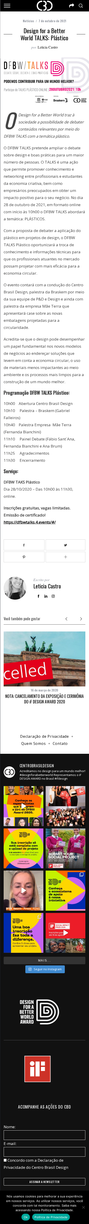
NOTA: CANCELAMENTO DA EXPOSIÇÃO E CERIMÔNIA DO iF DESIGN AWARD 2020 (44, 698)
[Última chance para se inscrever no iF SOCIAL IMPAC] (65, 848)
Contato (60, 743)
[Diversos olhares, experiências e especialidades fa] (23, 806)
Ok (26, 1217)
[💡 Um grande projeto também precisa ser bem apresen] (23, 933)
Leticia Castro (48, 47)
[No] (83, 1207)
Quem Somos (33, 743)
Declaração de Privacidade (44, 736)
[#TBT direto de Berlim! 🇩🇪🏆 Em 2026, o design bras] (65, 806)
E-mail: (10, 1143)
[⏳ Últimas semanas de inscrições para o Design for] (23, 890)
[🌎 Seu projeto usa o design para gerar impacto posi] (65, 933)
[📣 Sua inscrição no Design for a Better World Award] (23, 848)
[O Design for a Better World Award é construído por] (65, 890)
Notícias (28, 20)
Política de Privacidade (51, 1217)
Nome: (10, 1126)
